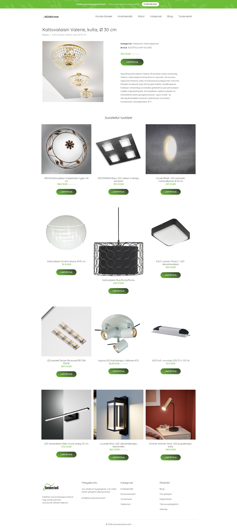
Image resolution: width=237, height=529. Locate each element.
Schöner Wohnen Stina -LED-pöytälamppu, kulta (170, 445)
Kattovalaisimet (151, 43)
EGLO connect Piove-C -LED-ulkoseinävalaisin (170, 263)
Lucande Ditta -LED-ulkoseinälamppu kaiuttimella (118, 445)
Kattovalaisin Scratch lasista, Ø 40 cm (66, 261)
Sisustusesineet (128, 494)
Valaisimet (156, 16)
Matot (141, 16)
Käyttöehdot (166, 499)
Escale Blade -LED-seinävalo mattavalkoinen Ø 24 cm (170, 179)
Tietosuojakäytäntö (169, 504)
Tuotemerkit (185, 16)
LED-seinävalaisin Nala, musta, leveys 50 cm (66, 443)
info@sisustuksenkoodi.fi (93, 498)
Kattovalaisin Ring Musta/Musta (118, 280)
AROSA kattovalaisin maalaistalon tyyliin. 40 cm (66, 179)
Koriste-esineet (103, 16)
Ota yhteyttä (166, 494)
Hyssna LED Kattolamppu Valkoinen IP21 (118, 360)
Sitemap (163, 509)
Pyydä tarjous (150, 4)
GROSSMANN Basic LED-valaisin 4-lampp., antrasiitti (118, 179)
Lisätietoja (132, 62)
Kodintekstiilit (125, 16)
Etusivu (45, 34)
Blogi (170, 16)
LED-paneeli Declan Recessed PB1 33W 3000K (66, 362)
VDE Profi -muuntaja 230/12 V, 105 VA (171, 360)
